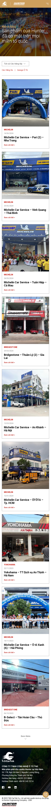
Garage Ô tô (22, 70)
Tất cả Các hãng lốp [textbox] (13, 64)
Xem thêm (25, 736)
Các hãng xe (7, 70)
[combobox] (15, 63)
